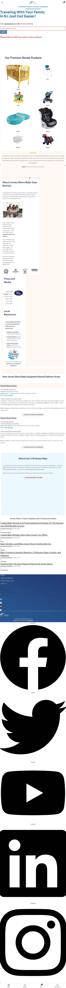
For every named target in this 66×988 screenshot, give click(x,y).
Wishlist (3, 575)
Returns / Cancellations (7, 581)
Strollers (2, 550)
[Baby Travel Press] (25, 271)
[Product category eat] (47, 73)
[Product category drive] (47, 120)
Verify (3, 32)
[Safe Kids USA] (15, 271)
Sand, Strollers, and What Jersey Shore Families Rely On (25, 544)
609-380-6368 (9, 427)
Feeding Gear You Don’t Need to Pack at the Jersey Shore (26, 564)
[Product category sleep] (18, 78)
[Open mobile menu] (2, 2)
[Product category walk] (47, 99)
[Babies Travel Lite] (34, 270)
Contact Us (4, 583)
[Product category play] (18, 99)
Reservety (30, 620)
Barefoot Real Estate (12, 332)
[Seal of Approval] (6, 271)
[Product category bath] (18, 120)
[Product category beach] (47, 141)
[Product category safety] (18, 141)
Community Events (5, 532)
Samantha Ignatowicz (6, 528)
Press (2, 541)
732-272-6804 (9, 395)
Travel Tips (3, 561)
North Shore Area (8, 385)
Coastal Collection (12, 336)
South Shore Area (8, 418)
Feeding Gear (4, 570)
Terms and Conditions (7, 578)
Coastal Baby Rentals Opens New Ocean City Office (23, 535)
